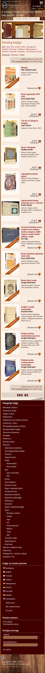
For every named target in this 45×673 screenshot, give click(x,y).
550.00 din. (34, 168)
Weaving (24, 67)
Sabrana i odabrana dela (12, 547)
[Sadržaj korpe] (41, 2)
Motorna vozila (10, 485)
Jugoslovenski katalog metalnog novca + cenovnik (32, 201)
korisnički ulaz (16, 1)
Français (13, 49)
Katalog (7, 11)
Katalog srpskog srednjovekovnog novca (30, 334)
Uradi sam (8, 544)
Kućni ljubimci (10, 482)
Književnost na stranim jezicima (15, 420)
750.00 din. (34, 142)
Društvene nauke (9, 410)
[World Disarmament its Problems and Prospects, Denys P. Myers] (8, 30)
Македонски (31, 49)
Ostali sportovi (12, 525)
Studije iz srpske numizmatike (27, 308)
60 (37, 59)
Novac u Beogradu (28, 147)
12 (32, 59)
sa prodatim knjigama (22, 61)
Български (31, 47)
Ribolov (9, 528)
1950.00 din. (33, 221)
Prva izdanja (7, 622)
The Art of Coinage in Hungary (29, 122)
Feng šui (8, 454)
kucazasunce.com (29, 662)
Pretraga (16, 11)
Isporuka (38, 11)
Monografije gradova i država (14, 426)
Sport (7, 510)
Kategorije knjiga (10, 403)
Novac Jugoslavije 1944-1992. (30, 95)
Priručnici (14, 55)
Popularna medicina (12, 494)
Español (21, 51)
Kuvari (7, 479)
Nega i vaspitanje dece (14, 488)
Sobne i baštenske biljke (14, 507)
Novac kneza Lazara (28, 280)
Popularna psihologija (13, 497)
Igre (6, 469)
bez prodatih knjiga (36, 61)
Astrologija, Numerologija (14, 451)
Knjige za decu (8, 414)
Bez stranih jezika (18, 47)
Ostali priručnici (11, 491)
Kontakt (20, 15)
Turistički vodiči (11, 538)
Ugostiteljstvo (10, 541)
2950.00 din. (33, 115)
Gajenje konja (10, 457)
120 (41, 59)
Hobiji (22, 55)
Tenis (9, 532)
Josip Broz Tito (8, 556)
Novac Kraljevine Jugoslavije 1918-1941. (32, 254)
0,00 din (40, 8)
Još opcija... (7, 649)
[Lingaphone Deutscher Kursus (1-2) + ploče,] (22, 30)
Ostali (39, 51)
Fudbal (9, 516)
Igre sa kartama (13, 473)
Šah (8, 476)
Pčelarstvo (9, 501)
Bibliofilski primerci (10, 407)
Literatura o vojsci (10, 423)
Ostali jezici (10, 603)
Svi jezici (9, 610)
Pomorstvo (7, 438)
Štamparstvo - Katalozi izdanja (15, 553)
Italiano (21, 49)
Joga (8, 519)
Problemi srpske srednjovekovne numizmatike (27, 362)
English (5, 49)
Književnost (7, 417)
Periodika (6, 435)
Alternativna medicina (13, 448)
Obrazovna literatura (11, 432)
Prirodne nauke (9, 442)
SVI (8, 47)
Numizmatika (11, 463)
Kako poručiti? (8, 15)
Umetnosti (7, 550)
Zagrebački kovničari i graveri (29, 175)
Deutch (5, 51)
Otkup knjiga (27, 11)
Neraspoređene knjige (11, 429)
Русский (13, 51)
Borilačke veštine (13, 513)
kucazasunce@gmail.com (12, 666)
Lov (8, 522)
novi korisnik (6, 1)
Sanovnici (8, 504)
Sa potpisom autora (10, 624)
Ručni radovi (11, 466)
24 (35, 59)
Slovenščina (30, 51)
